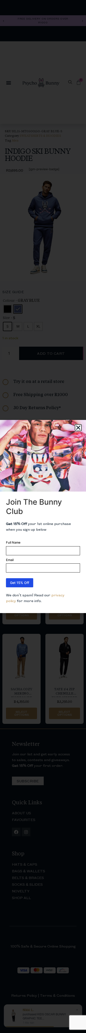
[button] (78, 428)
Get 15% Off (19, 583)
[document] (43, 516)
